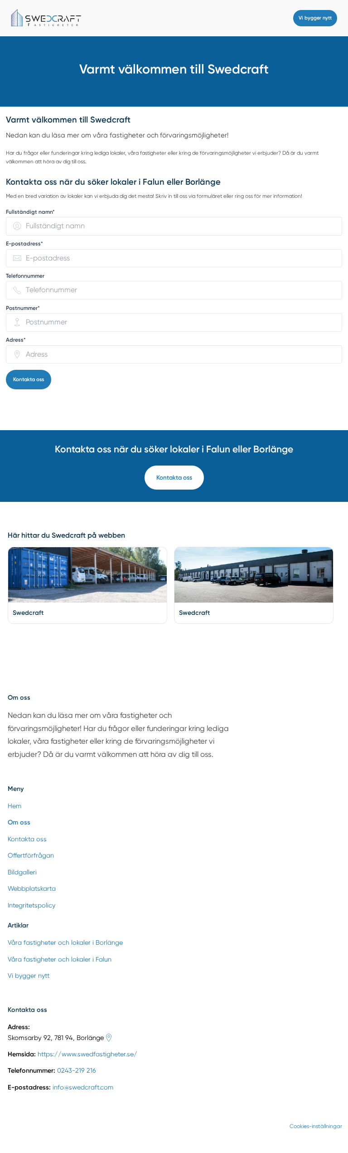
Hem (14, 806)
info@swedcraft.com (83, 1087)
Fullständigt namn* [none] (30, 212)
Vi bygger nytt (315, 18)
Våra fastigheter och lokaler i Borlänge (65, 942)
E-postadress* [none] (24, 244)
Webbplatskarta (32, 888)
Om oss (19, 822)
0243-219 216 (76, 1070)
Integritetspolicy (31, 905)
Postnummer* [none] (23, 308)
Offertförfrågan (31, 855)
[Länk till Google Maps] (109, 1038)
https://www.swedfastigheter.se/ (87, 1054)
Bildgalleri (22, 872)
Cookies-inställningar (316, 1126)
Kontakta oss (28, 379)
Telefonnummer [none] (25, 276)
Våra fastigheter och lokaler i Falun (59, 959)
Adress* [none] (16, 340)
